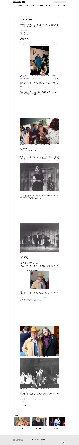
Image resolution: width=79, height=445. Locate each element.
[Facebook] (14, 440)
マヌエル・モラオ (34, 399)
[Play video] (39, 105)
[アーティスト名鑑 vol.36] (57, 421)
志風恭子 (21, 399)
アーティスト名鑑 (23, 401)
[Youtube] (17, 440)
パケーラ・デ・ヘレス (42, 399)
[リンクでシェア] (28, 405)
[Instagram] (22, 440)
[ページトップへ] (63, 442)
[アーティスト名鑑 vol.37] (39, 421)
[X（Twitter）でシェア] (22, 405)
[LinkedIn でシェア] (25, 405)
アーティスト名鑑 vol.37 (38, 428)
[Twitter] (19, 440)
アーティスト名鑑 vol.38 (21, 428)
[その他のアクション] (58, 17)
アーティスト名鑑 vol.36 (56, 428)
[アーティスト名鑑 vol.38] (22, 421)
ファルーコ (27, 399)
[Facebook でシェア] (20, 405)
